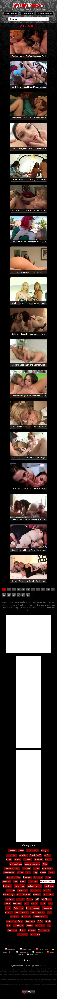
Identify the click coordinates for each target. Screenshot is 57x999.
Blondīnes (27, 859)
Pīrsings (8, 912)
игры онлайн (33, 969)
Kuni (15, 882)
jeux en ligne (3, 971)
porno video (33, 954)
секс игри (28, 984)
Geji (35, 873)
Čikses (48, 859)
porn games (50, 984)
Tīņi (49, 926)
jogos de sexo (41, 979)
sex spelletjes (36, 981)
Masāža (46, 890)
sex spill (5, 981)
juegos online (47, 969)
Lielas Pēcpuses (34, 886)
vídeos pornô (29, 976)
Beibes (17, 859)
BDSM (9, 859)
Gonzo (43, 873)
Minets (7, 904)
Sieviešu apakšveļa (14, 921)
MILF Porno (46, 899)
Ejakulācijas (47, 868)
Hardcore (27, 877)
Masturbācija (8, 895)
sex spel (10, 981)
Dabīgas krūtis (16, 864)
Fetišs (28, 873)
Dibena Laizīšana (32, 864)
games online (20, 969)
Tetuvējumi (40, 926)
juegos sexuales (33, 979)
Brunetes (38, 859)
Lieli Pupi (11, 890)
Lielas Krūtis (19, 886)
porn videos (12, 949)
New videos (11, 13)
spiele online (54, 969)
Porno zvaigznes (38, 912)
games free (27, 969)
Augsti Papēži (35, 855)
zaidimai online (38, 974)
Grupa (51, 873)
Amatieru (12, 851)
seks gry (42, 981)
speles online (30, 974)
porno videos (36, 976)
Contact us (28, 960)
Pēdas (7, 908)
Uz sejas (31, 930)
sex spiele (26, 979)
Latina (22, 882)
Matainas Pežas (23, 895)
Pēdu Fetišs (18, 908)
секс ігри (54, 981)
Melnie (30, 899)
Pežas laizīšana (32, 908)
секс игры (20, 979)
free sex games (13, 969)
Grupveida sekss (13, 877)
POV (50, 912)
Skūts (40, 921)
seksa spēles (14, 984)
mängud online (23, 974)
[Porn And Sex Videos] (28, 8)
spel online (22, 971)
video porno (39, 952)
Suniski (29, 926)
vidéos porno (23, 952)
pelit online (33, 971)
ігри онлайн (40, 971)
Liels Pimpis (35, 890)
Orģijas (34, 904)
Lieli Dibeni (49, 886)
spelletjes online (15, 974)
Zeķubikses (22, 934)
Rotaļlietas (26, 917)
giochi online (10, 971)
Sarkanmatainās (40, 917)
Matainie (36, 895)
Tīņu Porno (12, 930)
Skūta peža (30, 921)
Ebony (36, 868)
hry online (50, 971)
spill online (16, 971)
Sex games (35, 934)
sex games (15, 979)
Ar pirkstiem (11, 855)
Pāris (50, 904)
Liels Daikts (22, 890)
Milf (37, 899)
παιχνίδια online (52, 974)
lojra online (45, 974)
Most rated (27, 13)
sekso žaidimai (22, 984)
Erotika (20, 873)
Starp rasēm (18, 926)
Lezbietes (7, 886)
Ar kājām (44, 851)
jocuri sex (26, 981)
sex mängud (8, 984)
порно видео (27, 949)
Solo (8, 926)
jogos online (40, 969)
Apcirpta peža (32, 851)
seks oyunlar (20, 981)
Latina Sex (32, 882)
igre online (4, 976)
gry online (45, 971)
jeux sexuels (48, 979)
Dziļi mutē (27, 868)
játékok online (7, 974)
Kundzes (6, 882)
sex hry (31, 981)
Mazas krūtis (48, 895)
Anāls (21, 851)
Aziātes (47, 855)
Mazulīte (20, 899)
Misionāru (17, 904)
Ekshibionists (8, 873)
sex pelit (2, 984)
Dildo (45, 864)
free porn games (4, 969)
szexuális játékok (36, 984)
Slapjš (48, 921)
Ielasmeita (38, 877)
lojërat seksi (44, 984)
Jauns (48, 877)
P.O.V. (42, 904)
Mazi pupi (10, 899)
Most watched (45, 13)
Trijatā (22, 930)
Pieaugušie (47, 908)
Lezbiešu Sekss (47, 882)
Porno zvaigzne (21, 912)
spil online (28, 971)
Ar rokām (23, 855)
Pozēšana (14, 917)
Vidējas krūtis (43, 930)
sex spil (14, 981)
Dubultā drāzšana (12, 868)
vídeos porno (43, 949)
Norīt (26, 904)
